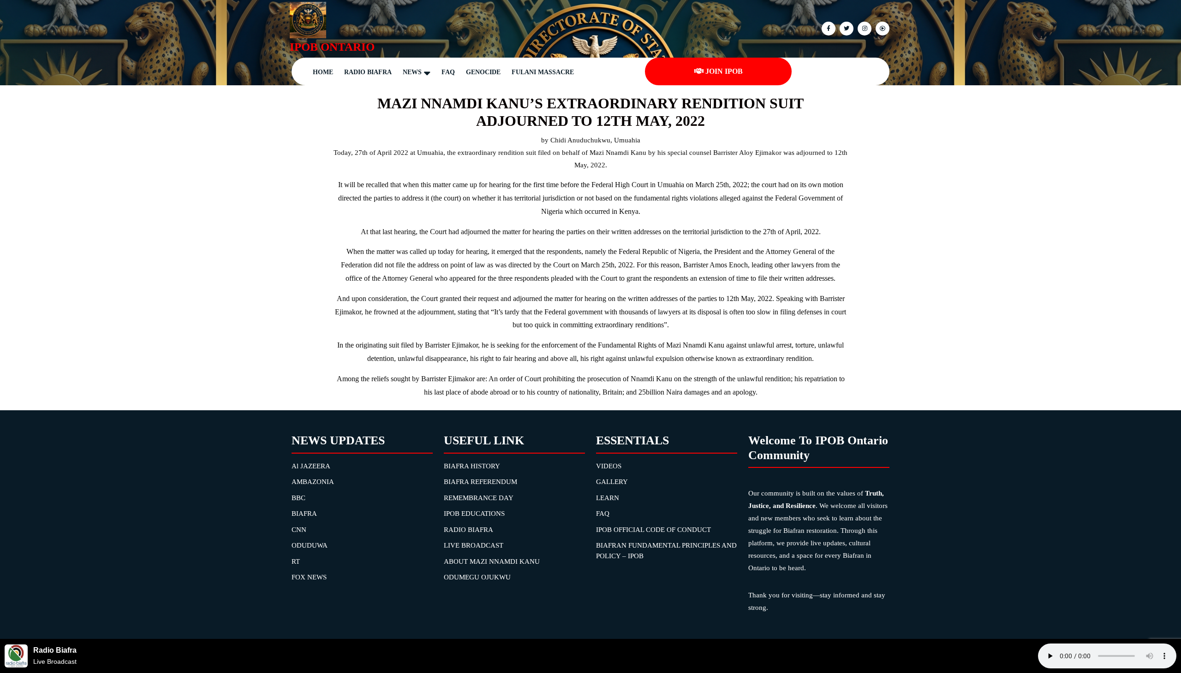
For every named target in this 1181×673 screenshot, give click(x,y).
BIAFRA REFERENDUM (480, 481)
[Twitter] (845, 28)
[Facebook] (827, 28)
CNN (299, 529)
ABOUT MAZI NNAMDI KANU (492, 561)
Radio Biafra (368, 72)
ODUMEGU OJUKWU (477, 577)
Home (323, 72)
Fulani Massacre (543, 72)
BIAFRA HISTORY (472, 466)
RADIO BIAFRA (468, 529)
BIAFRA (304, 513)
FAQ (448, 72)
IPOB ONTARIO (332, 47)
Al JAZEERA (311, 466)
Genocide (483, 72)
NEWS (412, 72)
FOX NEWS (309, 577)
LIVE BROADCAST (473, 545)
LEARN (607, 498)
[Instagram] (881, 28)
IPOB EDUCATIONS (474, 513)
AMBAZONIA (313, 481)
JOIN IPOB (724, 71)
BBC (298, 498)
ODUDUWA (310, 545)
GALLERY (612, 481)
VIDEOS (608, 466)
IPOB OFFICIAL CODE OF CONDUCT (653, 529)
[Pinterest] (863, 28)
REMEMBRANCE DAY (478, 498)
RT (296, 561)
